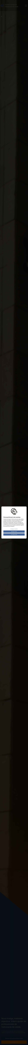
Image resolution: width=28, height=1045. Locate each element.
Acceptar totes (14, 534)
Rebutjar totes (14, 531)
